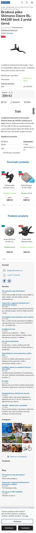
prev (2, 177)
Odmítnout (9, 528)
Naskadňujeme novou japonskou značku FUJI (17, 354)
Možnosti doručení (7, 84)
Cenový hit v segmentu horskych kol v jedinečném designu (16, 304)
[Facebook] (4, 281)
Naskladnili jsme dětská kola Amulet (15, 393)
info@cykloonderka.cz (14, 270)
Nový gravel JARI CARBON (12, 492)
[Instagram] (9, 281)
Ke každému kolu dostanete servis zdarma (17, 317)
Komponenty (28, 141)
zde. (26, 516)
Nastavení (17, 521)
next (34, 177)
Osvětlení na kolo (8, 329)
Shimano (10, 33)
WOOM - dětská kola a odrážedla (14, 405)
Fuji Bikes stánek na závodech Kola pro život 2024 (16, 368)
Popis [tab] (18, 111)
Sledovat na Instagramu (18, 457)
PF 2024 (5, 381)
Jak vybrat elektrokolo (10, 341)
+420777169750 (13, 275)
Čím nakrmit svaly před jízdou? (13, 291)
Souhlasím (25, 528)
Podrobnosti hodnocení (9, 30)
